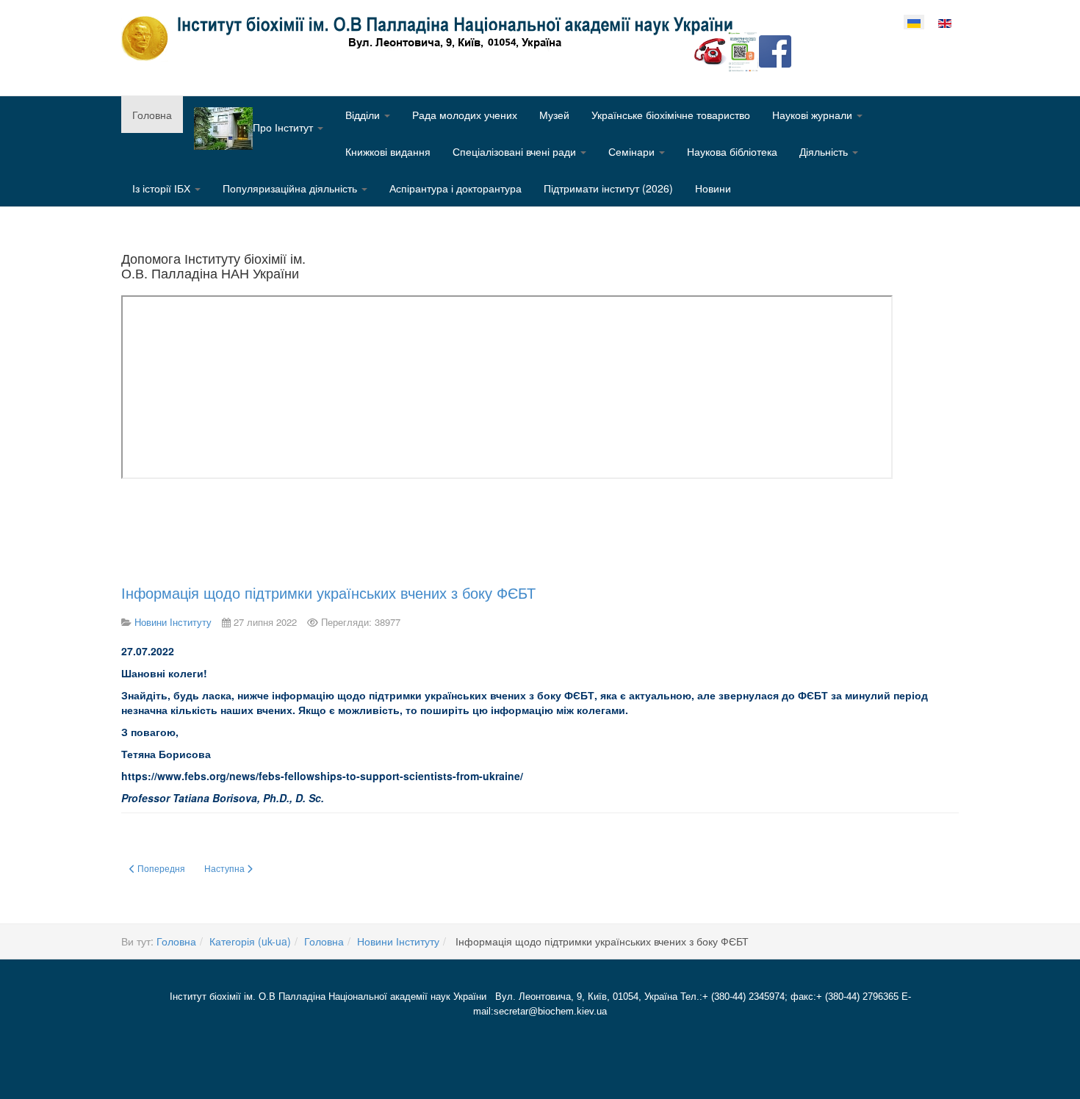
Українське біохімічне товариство (670, 114)
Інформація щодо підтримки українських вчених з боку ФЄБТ (328, 592)
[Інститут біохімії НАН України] (432, 38)
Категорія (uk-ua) (250, 941)
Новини (713, 188)
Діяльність (825, 151)
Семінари (633, 151)
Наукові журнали (813, 114)
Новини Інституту (398, 941)
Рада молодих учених (464, 114)
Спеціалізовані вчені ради (516, 151)
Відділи (364, 114)
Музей (554, 114)
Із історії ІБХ (162, 188)
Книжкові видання (388, 151)
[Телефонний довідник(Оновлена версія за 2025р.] (710, 50)
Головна (152, 114)
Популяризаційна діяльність (291, 188)
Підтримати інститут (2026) (608, 188)
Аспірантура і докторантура (455, 188)
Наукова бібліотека (732, 151)
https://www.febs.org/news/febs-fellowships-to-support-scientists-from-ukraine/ (322, 775)
